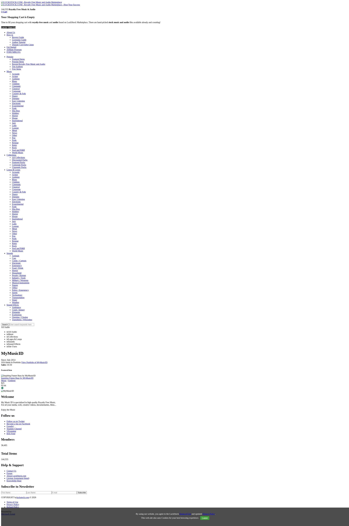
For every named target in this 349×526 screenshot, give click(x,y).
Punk (14, 140)
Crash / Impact (18, 310)
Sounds (10, 253)
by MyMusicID (26, 378)
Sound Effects (13, 305)
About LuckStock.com (16, 476)
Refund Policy (13, 507)
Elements (16, 312)
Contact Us (11, 471)
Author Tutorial (18, 42)
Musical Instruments (20, 283)
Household (16, 273)
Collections (11, 155)
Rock (14, 147)
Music (9, 71)
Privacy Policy (13, 504)
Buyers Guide (18, 37)
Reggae (15, 143)
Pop (13, 138)
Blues (14, 81)
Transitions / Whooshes (22, 319)
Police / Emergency (20, 290)
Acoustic (16, 74)
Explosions (17, 315)
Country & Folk (19, 93)
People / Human (19, 275)
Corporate (16, 91)
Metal (14, 130)
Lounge (15, 128)
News (14, 133)
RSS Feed (11, 433)
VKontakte (11, 431)
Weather (15, 302)
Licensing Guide (19, 40)
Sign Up (12, 27)
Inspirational (17, 120)
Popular (10, 57)
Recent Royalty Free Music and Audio (28, 64)
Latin (14, 125)
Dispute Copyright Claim (23, 45)
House (15, 118)
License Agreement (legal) (18, 478)
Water (14, 300)
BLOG (17, 52)
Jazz (14, 123)
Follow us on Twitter (16, 421)
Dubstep (15, 98)
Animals (15, 256)
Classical (16, 89)
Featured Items (18, 59)
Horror (15, 116)
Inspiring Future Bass (10, 378)
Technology (17, 295)
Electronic (16, 103)
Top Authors (17, 66)
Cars (14, 258)
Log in (4, 27)
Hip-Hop (16, 111)
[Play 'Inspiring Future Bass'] (174, 388)
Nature (15, 285)
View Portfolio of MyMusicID (34, 362)
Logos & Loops (13, 170)
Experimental (17, 106)
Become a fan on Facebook (18, 424)
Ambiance (16, 307)
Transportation (18, 297)
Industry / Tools (18, 278)
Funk (14, 108)
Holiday (15, 113)
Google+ (10, 426)
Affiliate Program (14, 49)
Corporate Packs (19, 165)
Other (14, 135)
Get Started (11, 47)
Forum (9, 473)
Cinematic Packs (19, 167)
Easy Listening (18, 101)
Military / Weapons (20, 280)
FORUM (10, 52)
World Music (17, 152)
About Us (11, 32)
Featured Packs (18, 162)
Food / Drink (17, 268)
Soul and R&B (18, 150)
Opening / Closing (20, 317)
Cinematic (16, 86)
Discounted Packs (19, 160)
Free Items (16, 69)
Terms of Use (12, 502)
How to (10, 35)
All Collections (18, 157)
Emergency (17, 265)
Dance (15, 96)
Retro (14, 145)
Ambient (15, 79)
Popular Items (18, 61)
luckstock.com (23, 497)
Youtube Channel (14, 429)
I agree (205, 518)
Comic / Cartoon (19, 261)
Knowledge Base (14, 481)
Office (14, 288)
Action (15, 76)
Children (15, 84)
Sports (14, 292)
